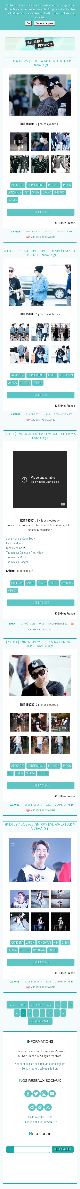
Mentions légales (55, 1064)
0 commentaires (63, 231)
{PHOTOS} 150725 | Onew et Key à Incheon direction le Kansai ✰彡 (40, 644)
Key (26, 192)
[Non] (75, 15)
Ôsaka (46, 192)
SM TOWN (67, 583)
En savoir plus (44, 23)
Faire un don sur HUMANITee (40, 1122)
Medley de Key (15, 548)
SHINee (53, 583)
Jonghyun (14, 192)
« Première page (41, 1005)
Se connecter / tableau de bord (40, 1068)
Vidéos (12, 590)
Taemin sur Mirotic (17, 557)
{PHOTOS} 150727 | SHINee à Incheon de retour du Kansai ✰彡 (40, 63)
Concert (17, 583)
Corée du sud (36, 185)
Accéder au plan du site (29, 1064)
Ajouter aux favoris (43, 237)
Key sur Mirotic (15, 543)
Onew (35, 192)
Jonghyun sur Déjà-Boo (19, 538)
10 (49, 1013)
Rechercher (62, 1149)
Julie (30, 1051)
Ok (28, 23)
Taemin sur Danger (17, 562)
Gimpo (52, 375)
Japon (67, 185)
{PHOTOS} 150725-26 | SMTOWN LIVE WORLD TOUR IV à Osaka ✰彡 (40, 826)
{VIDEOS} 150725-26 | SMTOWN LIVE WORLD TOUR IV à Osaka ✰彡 (40, 436)
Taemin (12, 200)
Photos (59, 192)
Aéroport (17, 185)
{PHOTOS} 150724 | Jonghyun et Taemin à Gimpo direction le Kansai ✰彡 (40, 253)
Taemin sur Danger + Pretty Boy (24, 553)
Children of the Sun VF (40, 1117)
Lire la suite (40, 212)
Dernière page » (40, 1021)
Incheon (53, 185)
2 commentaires (57, 623)
